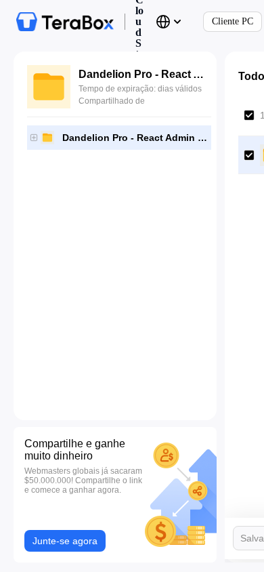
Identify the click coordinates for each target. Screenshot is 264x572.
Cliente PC (232, 21)
